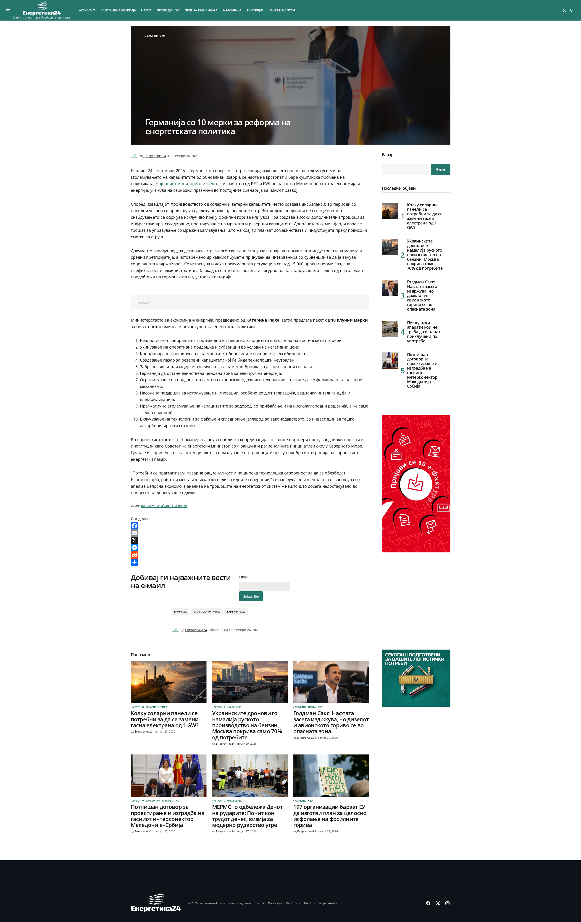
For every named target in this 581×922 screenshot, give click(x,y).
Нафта (230, 707)
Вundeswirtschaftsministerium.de (164, 506)
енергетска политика (207, 611)
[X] (250, 540)
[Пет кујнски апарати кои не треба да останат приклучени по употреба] (390, 329)
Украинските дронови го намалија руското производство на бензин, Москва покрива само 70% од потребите (425, 255)
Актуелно (152, 36)
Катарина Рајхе (236, 611)
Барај (387, 154)
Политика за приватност (320, 903)
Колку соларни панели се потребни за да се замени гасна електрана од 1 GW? (424, 216)
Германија (180, 611)
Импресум (275, 903)
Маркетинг (293, 903)
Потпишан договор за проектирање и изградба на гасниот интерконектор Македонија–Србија (422, 370)
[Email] (250, 533)
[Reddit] (250, 555)
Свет (163, 36)
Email (243, 577)
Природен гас (170, 801)
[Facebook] (250, 525)
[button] (8, 10)
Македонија (153, 801)
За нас (260, 903)
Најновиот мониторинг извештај (188, 183)
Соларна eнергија (156, 707)
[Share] (250, 562)
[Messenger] (250, 547)
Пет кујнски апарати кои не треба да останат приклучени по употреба (423, 332)
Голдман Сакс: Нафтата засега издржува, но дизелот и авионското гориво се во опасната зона (422, 296)
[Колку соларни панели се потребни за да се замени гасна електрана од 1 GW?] (169, 682)
